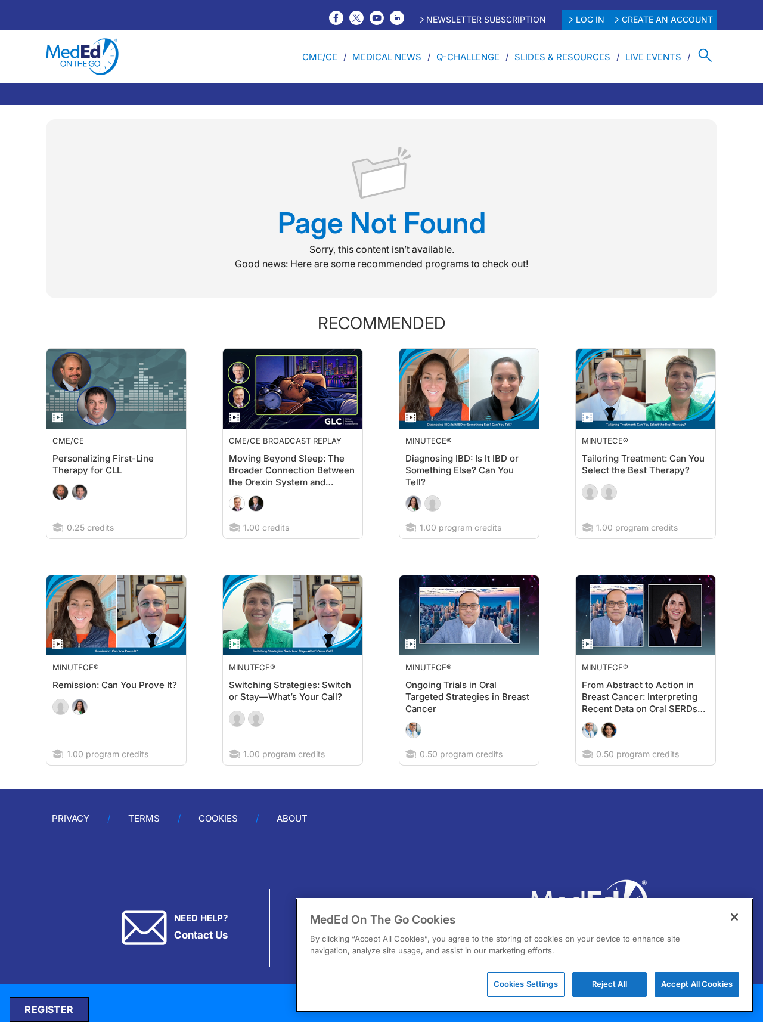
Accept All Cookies (697, 984)
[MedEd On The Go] (82, 56)
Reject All (609, 984)
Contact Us (201, 959)
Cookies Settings (526, 984)
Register (48, 1009)
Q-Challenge (468, 57)
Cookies (218, 842)
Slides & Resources (562, 57)
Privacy (70, 842)
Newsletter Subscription (486, 19)
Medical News (386, 57)
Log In (590, 19)
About (292, 842)
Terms (144, 842)
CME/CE (319, 57)
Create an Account (667, 19)
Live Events (653, 57)
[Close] (734, 917)
